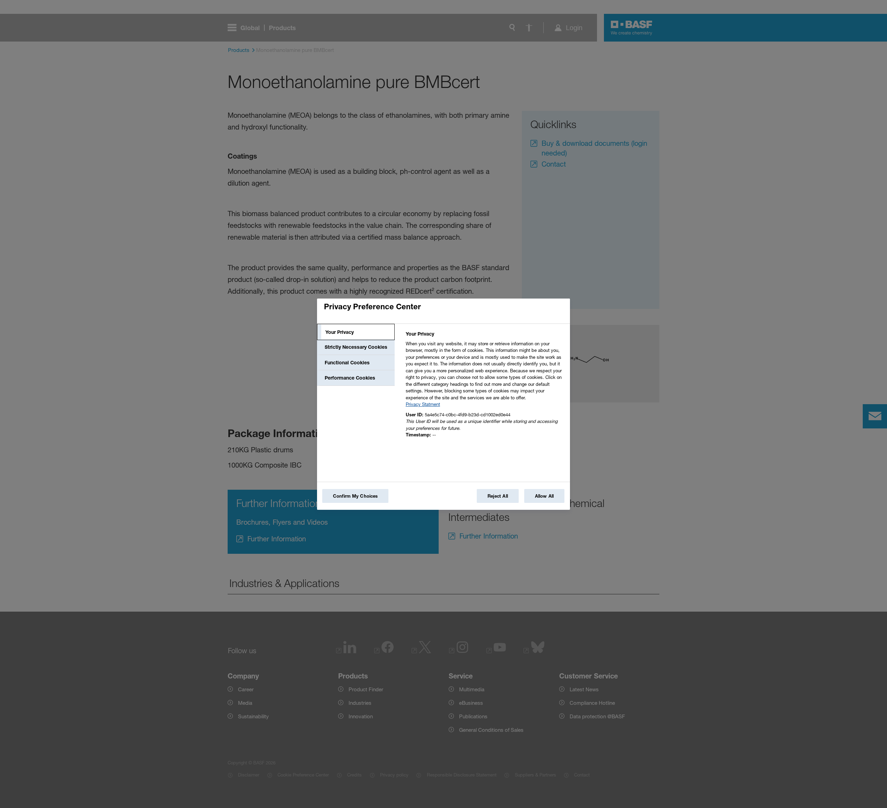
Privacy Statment (423, 404)
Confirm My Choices (355, 496)
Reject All (498, 496)
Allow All (544, 496)
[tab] (356, 332)
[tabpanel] (485, 386)
